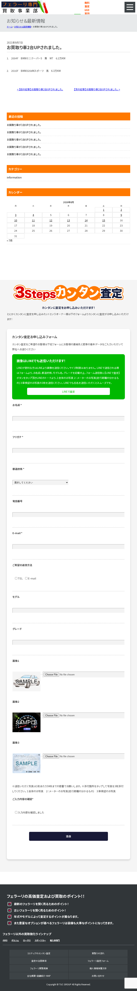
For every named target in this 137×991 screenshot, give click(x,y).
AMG (5, 940)
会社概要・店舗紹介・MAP (39, 975)
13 (68, 220)
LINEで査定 (68, 391)
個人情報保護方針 (98, 968)
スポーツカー (40, 940)
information (14, 177)
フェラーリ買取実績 (39, 968)
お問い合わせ (98, 975)
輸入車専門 (55, 940)
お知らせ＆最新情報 (22, 26)
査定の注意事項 (38, 960)
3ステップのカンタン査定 (38, 953)
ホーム (9, 26)
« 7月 (9, 240)
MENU (130, 7)
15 (103, 220)
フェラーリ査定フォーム (98, 960)
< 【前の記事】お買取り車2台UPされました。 (40, 89)
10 (15, 220)
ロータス (27, 940)
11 (33, 220)
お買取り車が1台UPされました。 (24, 125)
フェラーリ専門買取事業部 (24, 7)
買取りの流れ (98, 953)
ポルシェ (15, 940)
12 (50, 220)
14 (86, 220)
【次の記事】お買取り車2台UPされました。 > (97, 89)
